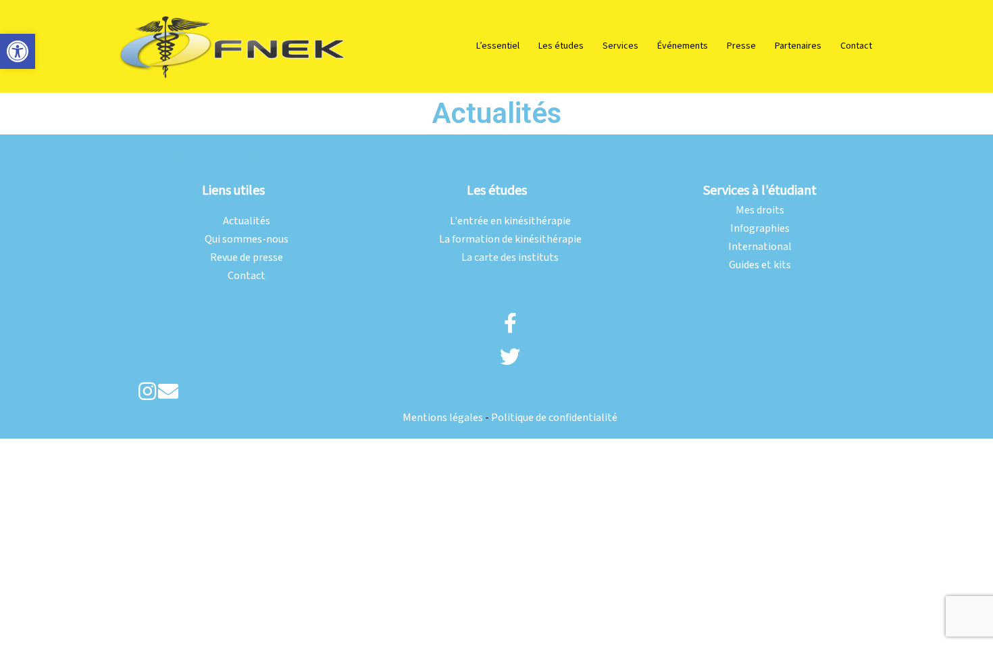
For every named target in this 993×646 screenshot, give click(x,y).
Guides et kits (760, 265)
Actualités (246, 221)
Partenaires (798, 46)
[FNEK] (233, 46)
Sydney (302, 156)
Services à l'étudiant (760, 190)
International (760, 247)
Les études (561, 46)
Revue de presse (246, 258)
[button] (17, 51)
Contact (856, 46)
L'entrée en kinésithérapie (510, 221)
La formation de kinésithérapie (510, 239)
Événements (682, 46)
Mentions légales (443, 418)
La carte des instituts (510, 258)
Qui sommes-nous (246, 239)
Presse (741, 46)
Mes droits (760, 210)
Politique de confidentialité (554, 418)
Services (620, 46)
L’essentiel (497, 46)
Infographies (760, 229)
